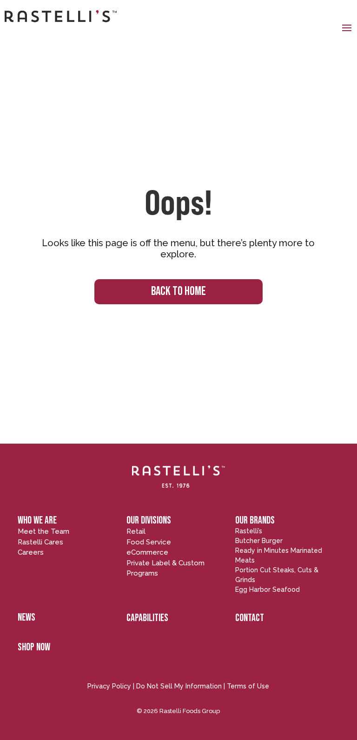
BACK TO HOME (178, 291)
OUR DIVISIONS (148, 520)
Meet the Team (43, 531)
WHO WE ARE (37, 520)
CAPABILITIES (147, 618)
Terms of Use (248, 686)
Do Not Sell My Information (179, 686)
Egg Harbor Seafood (267, 589)
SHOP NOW (34, 647)
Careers (31, 552)
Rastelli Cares (40, 542)
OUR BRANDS (255, 520)
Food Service (148, 542)
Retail (135, 531)
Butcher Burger (259, 540)
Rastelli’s (248, 531)
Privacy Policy (109, 686)
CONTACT (249, 618)
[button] (346, 27)
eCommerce (147, 552)
